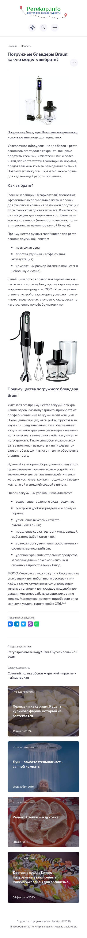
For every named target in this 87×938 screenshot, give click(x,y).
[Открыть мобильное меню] (55, 28)
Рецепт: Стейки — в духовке (35, 817)
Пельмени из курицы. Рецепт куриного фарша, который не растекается (37, 711)
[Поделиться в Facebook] (10, 624)
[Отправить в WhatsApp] (36, 624)
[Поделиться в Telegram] (16, 624)
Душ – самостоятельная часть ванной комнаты (38, 763)
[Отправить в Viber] (30, 624)
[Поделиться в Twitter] (23, 624)
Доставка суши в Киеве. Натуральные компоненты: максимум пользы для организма (40, 877)
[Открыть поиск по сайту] (43, 28)
